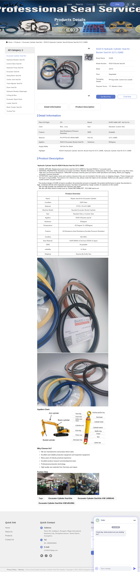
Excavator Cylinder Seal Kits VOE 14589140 (96, 498)
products (90, 4)
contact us (101, 4)
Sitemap (21, 569)
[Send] (134, 568)
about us (79, 4)
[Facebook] (46, 556)
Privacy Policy (11, 569)
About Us (8, 532)
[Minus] (134, 520)
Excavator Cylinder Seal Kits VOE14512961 (56, 503)
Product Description (84, 107)
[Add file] (96, 568)
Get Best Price (106, 96)
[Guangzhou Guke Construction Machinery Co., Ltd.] (14, 4)
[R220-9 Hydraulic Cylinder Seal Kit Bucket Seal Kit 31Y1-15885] (59, 72)
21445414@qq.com (51, 550)
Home (69, 4)
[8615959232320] (50, 556)
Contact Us (9, 540)
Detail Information (52, 107)
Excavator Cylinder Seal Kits (32, 42)
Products (17, 42)
